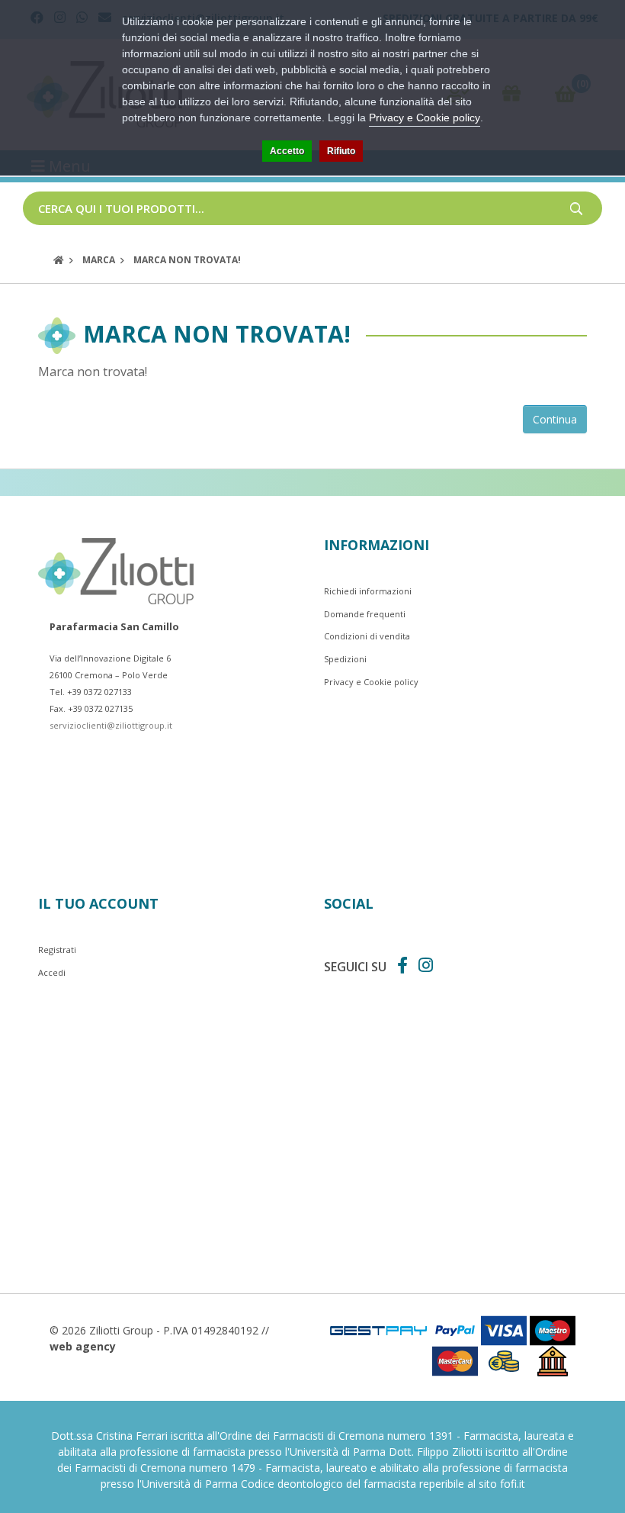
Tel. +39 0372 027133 (91, 691)
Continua (555, 419)
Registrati (57, 949)
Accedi (52, 972)
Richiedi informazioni (368, 591)
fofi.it (512, 1483)
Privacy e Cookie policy (371, 681)
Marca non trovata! (187, 259)
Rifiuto (341, 151)
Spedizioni (345, 659)
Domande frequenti (364, 614)
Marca (98, 259)
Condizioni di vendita (367, 636)
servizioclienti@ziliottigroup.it (111, 725)
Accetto (287, 151)
